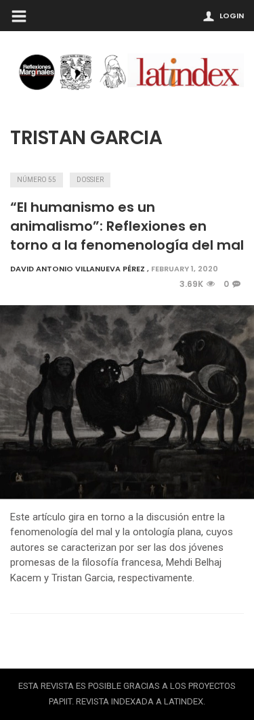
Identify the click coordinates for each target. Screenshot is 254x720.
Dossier (90, 179)
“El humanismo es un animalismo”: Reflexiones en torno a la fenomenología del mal (127, 226)
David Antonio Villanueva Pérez (77, 268)
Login (231, 15)
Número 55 (36, 179)
